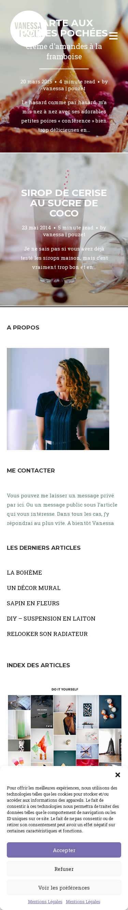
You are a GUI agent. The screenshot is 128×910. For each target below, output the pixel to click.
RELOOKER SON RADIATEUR (47, 634)
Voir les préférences (64, 887)
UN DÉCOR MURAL (33, 588)
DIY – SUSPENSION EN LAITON (51, 618)
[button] (117, 774)
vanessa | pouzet (64, 88)
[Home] (35, 36)
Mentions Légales (45, 901)
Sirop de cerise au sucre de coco (64, 203)
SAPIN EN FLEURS (33, 603)
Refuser (64, 868)
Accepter (64, 850)
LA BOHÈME (24, 572)
